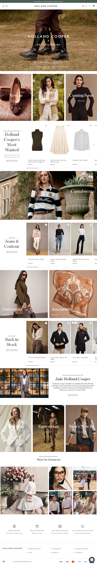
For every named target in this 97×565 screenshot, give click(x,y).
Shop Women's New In (39, 67)
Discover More (73, 395)
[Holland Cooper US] (46, 6)
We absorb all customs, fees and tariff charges (48, 1)
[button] (24, 490)
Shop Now (15, 101)
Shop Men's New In (60, 67)
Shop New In (81, 432)
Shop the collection (80, 200)
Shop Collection (12, 160)
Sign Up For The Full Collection (48, 62)
